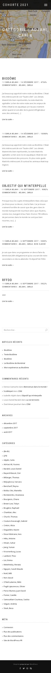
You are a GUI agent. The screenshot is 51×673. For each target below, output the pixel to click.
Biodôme (9, 78)
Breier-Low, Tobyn (11, 503)
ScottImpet (8, 391)
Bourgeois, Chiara (11, 499)
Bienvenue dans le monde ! (35, 386)
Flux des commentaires (14, 636)
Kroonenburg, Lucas (12, 551)
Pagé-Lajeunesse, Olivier (14, 586)
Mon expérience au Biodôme (16, 367)
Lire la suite (7, 119)
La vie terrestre (32, 400)
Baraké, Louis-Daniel (12, 468)
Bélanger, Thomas (11, 477)
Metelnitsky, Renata (12, 564)
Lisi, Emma (8, 560)
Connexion (8, 627)
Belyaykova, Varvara (13, 482)
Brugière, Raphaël (11, 508)
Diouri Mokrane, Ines (13, 534)
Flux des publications (13, 631)
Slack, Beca (8, 608)
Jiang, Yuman (9, 547)
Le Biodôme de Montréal (14, 363)
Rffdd (7, 280)
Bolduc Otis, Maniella (13, 490)
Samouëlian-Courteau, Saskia (16, 599)
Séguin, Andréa (10, 604)
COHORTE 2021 (16, 5)
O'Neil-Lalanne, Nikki (12, 582)
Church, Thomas (11, 516)
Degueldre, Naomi (11, 529)
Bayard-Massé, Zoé (12, 473)
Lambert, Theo (10, 556)
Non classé (40, 244)
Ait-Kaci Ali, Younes (12, 464)
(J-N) (5, 455)
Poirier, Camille (10, 595)
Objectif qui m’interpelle (24, 186)
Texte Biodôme (10, 354)
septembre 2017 (11, 427)
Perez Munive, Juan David (15, 590)
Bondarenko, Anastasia (14, 495)
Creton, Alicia (9, 525)
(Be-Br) (6, 451)
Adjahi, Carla (26, 85)
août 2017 (8, 432)
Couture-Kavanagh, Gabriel (15, 521)
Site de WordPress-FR (13, 640)
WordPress (33, 664)
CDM (20, 391)
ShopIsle (16, 664)
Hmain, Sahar (9, 543)
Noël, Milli (8, 573)
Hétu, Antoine (9, 538)
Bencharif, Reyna (11, 486)
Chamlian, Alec (10, 512)
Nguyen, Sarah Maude (13, 569)
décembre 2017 (10, 423)
